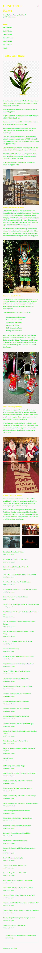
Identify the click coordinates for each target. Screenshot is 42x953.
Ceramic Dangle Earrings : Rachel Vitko (16, 811)
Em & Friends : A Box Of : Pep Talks (15, 559)
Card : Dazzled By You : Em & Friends (15, 567)
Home (5, 24)
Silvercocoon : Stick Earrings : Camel (15, 840)
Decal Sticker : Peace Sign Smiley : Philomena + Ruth (21, 604)
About (5, 48)
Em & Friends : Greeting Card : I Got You (16, 582)
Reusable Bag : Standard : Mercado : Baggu (17, 788)
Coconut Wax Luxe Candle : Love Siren (16, 701)
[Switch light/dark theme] (38, 6)
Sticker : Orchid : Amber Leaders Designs (16, 671)
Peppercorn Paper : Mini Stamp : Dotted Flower (18, 656)
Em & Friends (7, 27)
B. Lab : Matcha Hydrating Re (13, 858)
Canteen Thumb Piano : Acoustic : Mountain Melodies (21, 910)
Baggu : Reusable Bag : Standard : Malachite (17, 781)
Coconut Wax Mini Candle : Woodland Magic (18, 724)
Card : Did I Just (8, 38)
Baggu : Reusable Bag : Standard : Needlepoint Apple (20, 803)
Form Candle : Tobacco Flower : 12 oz (15, 741)
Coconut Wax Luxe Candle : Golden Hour (17, 694)
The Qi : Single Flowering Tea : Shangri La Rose (19, 918)
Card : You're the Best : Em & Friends (15, 597)
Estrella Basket (8, 758)
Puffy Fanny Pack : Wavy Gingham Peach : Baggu (19, 773)
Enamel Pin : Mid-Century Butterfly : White (17, 641)
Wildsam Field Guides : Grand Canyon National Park (21, 903)
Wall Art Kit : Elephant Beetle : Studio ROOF (18, 888)
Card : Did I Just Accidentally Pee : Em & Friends (19, 574)
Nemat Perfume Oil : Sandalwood (14, 925)
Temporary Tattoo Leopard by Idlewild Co (17, 826)
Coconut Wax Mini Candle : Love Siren (16, 709)
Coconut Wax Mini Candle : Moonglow (16, 716)
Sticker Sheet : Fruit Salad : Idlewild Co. (16, 679)
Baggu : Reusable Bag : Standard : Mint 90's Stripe (19, 796)
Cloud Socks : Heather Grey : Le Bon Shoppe (17, 818)
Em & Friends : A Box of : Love (13, 552)
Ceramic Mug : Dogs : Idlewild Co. (14, 865)
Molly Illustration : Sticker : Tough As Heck (17, 686)
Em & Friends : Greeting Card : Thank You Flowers (20, 589)
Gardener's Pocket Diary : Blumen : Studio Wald (19, 895)
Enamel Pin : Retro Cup (11, 649)
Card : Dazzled (7, 34)
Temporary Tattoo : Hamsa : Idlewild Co (16, 833)
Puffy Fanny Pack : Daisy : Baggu (14, 766)
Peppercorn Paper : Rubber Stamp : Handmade (18, 664)
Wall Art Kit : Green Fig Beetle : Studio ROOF (18, 880)
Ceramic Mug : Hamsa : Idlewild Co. (15, 873)
